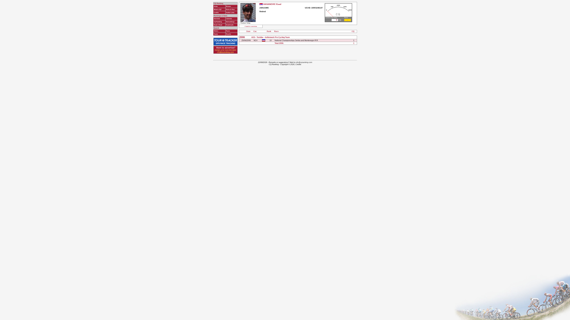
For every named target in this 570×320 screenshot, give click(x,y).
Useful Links (230, 12)
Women (228, 6)
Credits (216, 12)
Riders (216, 31)
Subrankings (230, 22)
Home (216, 6)
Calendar (229, 18)
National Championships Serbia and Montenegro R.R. (296, 40)
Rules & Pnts (230, 9)
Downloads (229, 25)
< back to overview (250, 26)
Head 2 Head (218, 25)
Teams (216, 34)
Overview (217, 18)
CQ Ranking (218, 22)
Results (228, 34)
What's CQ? (218, 9)
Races (228, 31)
